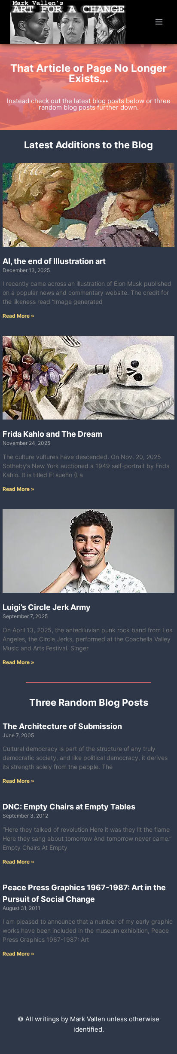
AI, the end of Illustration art (54, 261)
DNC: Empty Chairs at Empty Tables (69, 806)
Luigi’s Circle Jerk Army (47, 607)
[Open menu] (159, 21)
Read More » (18, 316)
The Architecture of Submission (62, 726)
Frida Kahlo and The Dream (52, 433)
